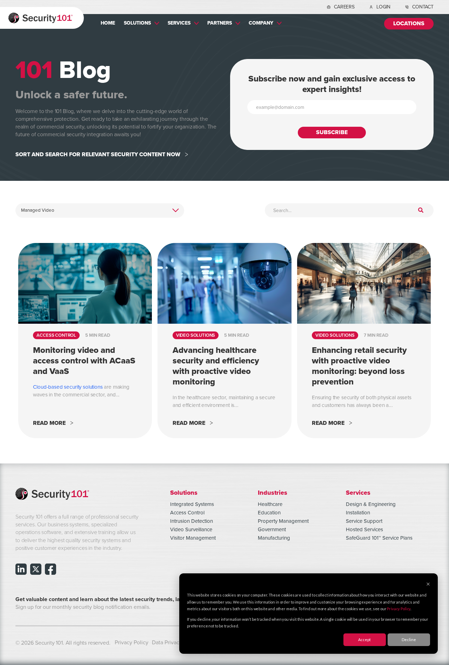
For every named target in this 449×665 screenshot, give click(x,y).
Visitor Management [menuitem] (193, 538)
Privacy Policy (398, 608)
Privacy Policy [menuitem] (131, 642)
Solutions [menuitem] (137, 22)
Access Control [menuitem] (187, 512)
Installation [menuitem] (358, 512)
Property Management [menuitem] (283, 521)
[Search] (420, 210)
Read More (49, 423)
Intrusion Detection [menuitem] (191, 521)
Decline (409, 639)
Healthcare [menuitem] (270, 504)
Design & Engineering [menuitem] (371, 504)
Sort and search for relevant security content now (97, 154)
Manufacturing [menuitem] (274, 538)
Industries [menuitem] (272, 492)
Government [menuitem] (272, 529)
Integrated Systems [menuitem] (192, 504)
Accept (364, 639)
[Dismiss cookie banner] (428, 584)
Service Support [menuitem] (364, 521)
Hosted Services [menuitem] (364, 529)
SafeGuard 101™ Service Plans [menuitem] (379, 538)
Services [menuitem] (179, 22)
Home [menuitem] (108, 22)
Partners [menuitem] (219, 22)
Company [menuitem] (261, 22)
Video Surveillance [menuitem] (191, 529)
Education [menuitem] (269, 512)
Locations (408, 23)
